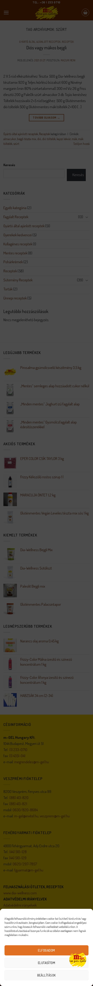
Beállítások (46, 975)
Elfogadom (46, 950)
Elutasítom (46, 963)
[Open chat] (77, 959)
